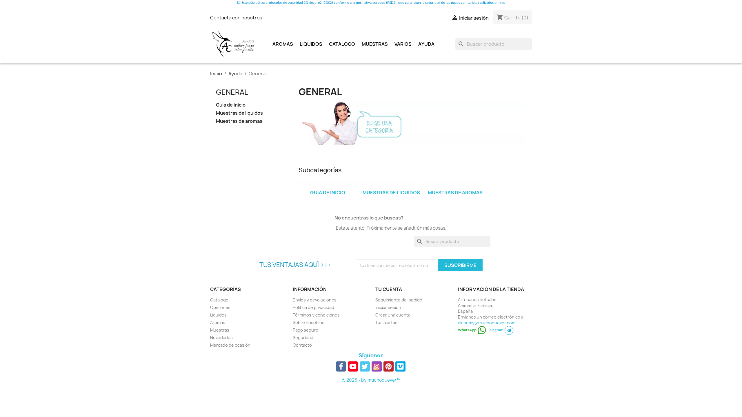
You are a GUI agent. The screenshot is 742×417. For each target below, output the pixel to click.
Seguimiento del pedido (398, 300)
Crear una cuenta (392, 315)
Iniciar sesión (388, 307)
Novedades (221, 337)
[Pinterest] (388, 366)
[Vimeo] (400, 366)
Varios (403, 44)
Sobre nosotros (308, 322)
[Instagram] (377, 366)
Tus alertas (386, 322)
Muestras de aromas (239, 121)
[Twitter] (365, 366)
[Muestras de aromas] (455, 185)
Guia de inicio (230, 105)
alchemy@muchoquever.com (486, 322)
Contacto (302, 345)
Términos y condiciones (316, 315)
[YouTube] (353, 366)
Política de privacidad (313, 307)
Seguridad (303, 337)
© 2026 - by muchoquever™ (371, 380)
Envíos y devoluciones (315, 300)
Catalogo (342, 44)
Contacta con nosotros (236, 17)
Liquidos (311, 44)
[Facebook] (341, 366)
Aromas (282, 44)
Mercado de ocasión (230, 345)
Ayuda (426, 44)
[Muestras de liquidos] (391, 185)
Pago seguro (305, 330)
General (232, 92)
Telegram (496, 330)
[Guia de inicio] (328, 185)
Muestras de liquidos (239, 113)
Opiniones (220, 307)
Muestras (375, 44)
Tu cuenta (388, 289)
